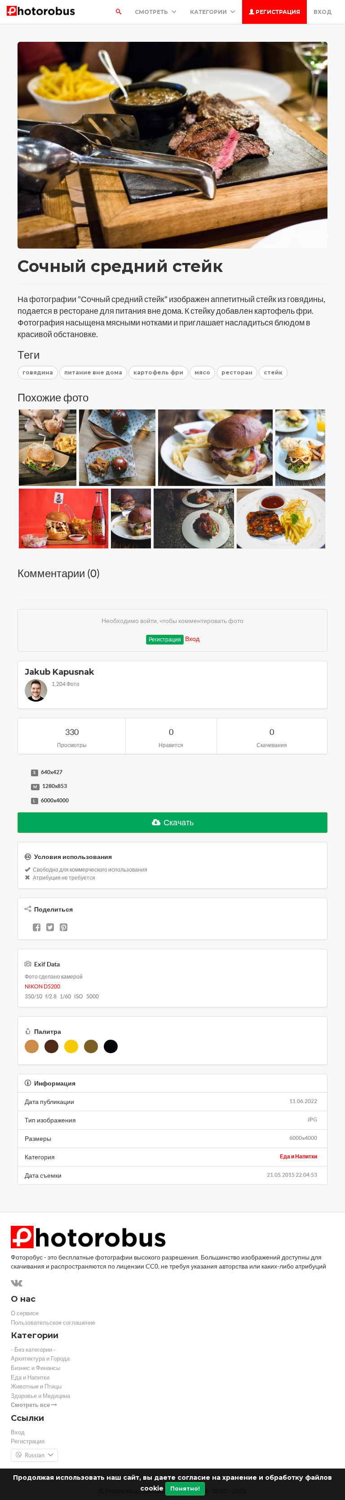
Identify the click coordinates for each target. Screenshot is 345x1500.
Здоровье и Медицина (40, 1396)
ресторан (236, 372)
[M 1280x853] (22, 786)
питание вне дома (93, 372)
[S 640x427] (22, 772)
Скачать (178, 822)
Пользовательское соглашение (53, 1322)
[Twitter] (50, 928)
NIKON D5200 (42, 986)
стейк (273, 372)
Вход (323, 12)
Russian (34, 1455)
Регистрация (277, 12)
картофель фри (158, 372)
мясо (202, 372)
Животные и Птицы (36, 1386)
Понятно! (185, 1488)
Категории (209, 12)
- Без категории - (33, 1349)
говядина (37, 372)
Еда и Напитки (298, 1156)
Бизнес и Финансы (35, 1368)
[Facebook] (36, 928)
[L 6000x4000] (22, 801)
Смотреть (152, 12)
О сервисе (25, 1313)
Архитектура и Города (40, 1358)
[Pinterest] (63, 928)
